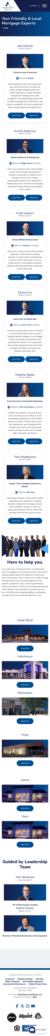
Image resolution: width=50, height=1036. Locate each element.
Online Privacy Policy (38, 984)
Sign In (35, 5)
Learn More (16, 115)
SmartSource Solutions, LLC (30, 994)
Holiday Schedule (25, 979)
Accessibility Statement (33, 981)
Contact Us (10, 979)
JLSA (35, 997)
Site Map (39, 979)
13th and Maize (26, 407)
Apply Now (33, 115)
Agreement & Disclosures (14, 984)
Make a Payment (12, 981)
